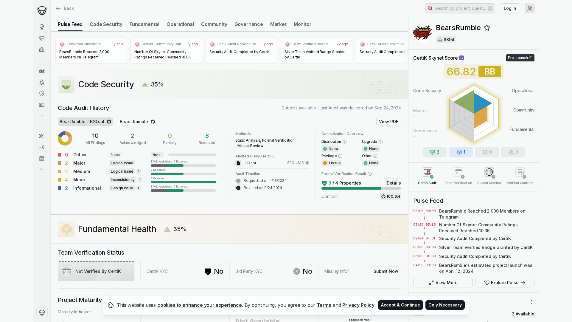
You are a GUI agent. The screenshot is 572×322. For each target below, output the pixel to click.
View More (447, 282)
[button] (460, 8)
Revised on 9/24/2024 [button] (263, 187)
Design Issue (122, 188)
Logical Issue (122, 163)
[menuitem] (41, 26)
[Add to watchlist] (486, 27)
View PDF (388, 121)
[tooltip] (183, 163)
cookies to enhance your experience (199, 305)
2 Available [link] (523, 313)
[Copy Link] (307, 163)
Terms (324, 305)
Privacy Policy (358, 305)
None (115, 154)
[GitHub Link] (109, 121)
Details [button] (394, 182)
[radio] (70, 24)
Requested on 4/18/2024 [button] (265, 180)
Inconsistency (123, 179)
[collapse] (50, 17)
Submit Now (386, 271)
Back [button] (69, 8)
